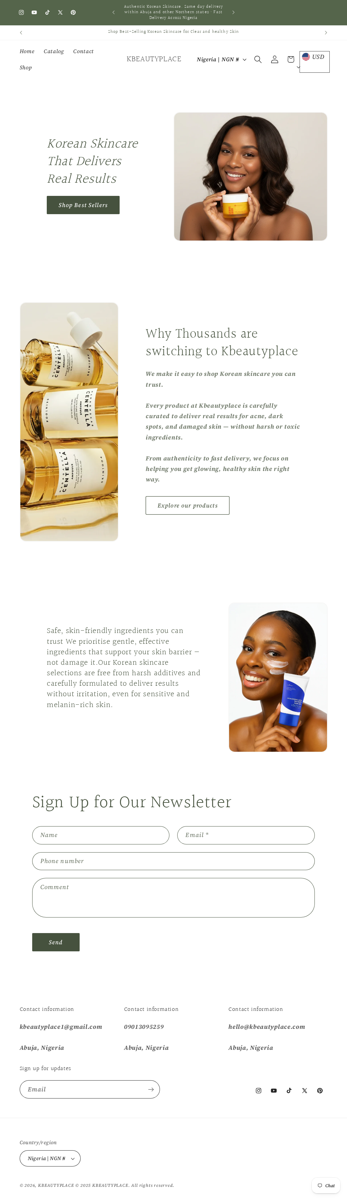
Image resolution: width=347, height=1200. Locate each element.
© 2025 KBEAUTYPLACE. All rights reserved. (124, 1185)
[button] (258, 59)
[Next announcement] (233, 12)
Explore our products (188, 505)
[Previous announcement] (113, 12)
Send (56, 942)
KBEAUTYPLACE (56, 1185)
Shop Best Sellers (83, 205)
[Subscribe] (151, 1089)
